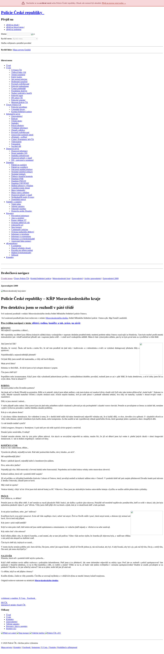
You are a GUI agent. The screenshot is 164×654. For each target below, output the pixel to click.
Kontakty (10, 619)
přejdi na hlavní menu (15, 27)
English (27, 50)
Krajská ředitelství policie (40, 278)
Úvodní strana (6, 278)
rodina (43, 323)
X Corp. (22, 598)
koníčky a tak (56, 323)
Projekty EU (11, 629)
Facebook (31, 598)
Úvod (8, 615)
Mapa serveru (18, 50)
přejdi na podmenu (13, 29)
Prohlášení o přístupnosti (67, 647)
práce (67, 323)
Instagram (36, 647)
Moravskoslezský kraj (61, 278)
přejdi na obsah (12, 25)
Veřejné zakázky (12, 624)
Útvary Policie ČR (21, 278)
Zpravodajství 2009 (111, 278)
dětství (35, 323)
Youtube (52, 647)
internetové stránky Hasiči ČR (13, 605)
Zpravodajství (77, 278)
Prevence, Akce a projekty (16, 626)
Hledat (3, 34)
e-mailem (14, 598)
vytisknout (5, 598)
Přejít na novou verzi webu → (114, 3)
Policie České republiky (21, 12)
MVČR (4, 602)
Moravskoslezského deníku (57, 318)
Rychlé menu (6, 38)
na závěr (75, 323)
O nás (8, 617)
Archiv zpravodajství (92, 278)
